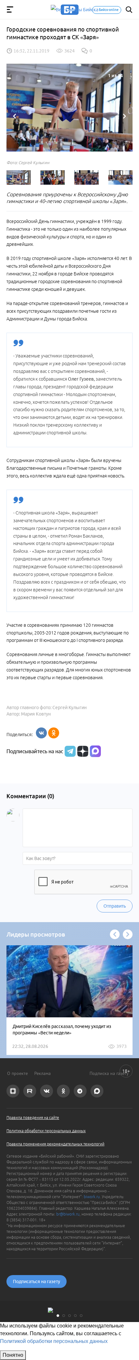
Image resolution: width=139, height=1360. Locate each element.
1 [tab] (58, 1315)
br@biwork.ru (68, 1214)
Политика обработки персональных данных (46, 1131)
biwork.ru (92, 1197)
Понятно (13, 1355)
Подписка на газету (109, 1073)
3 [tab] (69, 1315)
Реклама (42, 1073)
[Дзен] (82, 751)
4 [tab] (75, 1315)
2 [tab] (63, 1315)
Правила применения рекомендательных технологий (55, 1144)
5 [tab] (81, 1315)
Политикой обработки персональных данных (54, 1341)
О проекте (17, 1073)
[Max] (95, 751)
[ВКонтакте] (41, 732)
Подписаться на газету (36, 1281)
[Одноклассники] (53, 732)
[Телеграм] (69, 751)
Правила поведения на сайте (32, 1117)
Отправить (114, 906)
